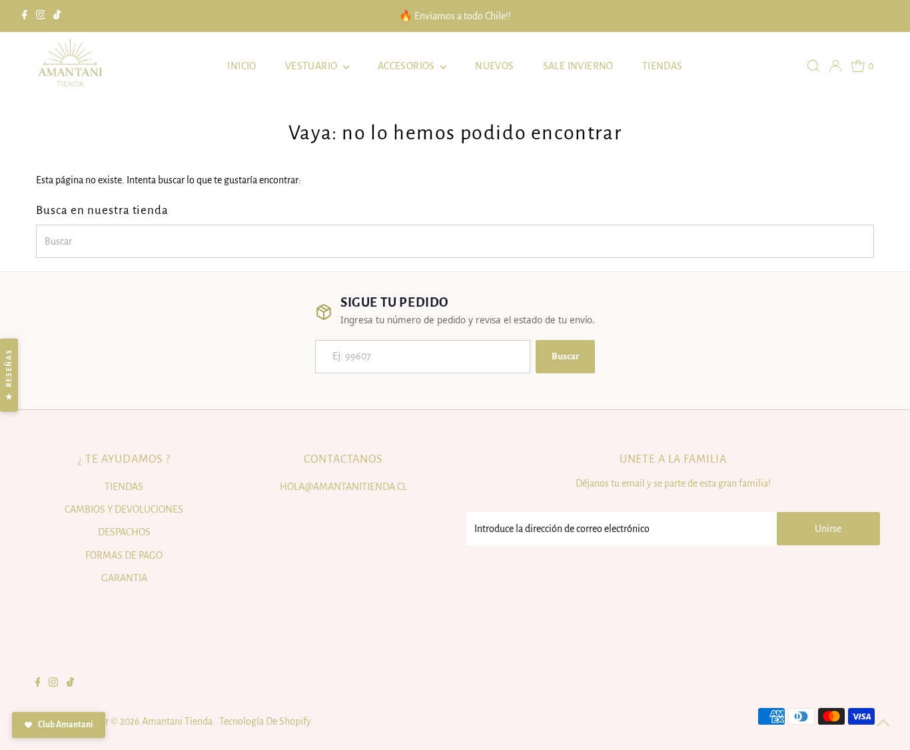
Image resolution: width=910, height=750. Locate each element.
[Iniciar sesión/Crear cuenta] (835, 66)
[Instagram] (41, 16)
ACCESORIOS (407, 66)
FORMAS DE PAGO (124, 555)
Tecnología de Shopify (265, 721)
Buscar (565, 356)
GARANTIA (124, 578)
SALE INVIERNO (578, 66)
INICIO (241, 66)
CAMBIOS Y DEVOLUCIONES (124, 509)
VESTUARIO (312, 66)
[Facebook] (25, 16)
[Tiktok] (57, 16)
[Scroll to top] (883, 723)
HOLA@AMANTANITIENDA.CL (343, 486)
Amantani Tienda (177, 721)
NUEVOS (494, 66)
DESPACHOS (124, 532)
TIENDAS (662, 66)
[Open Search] (813, 66)
